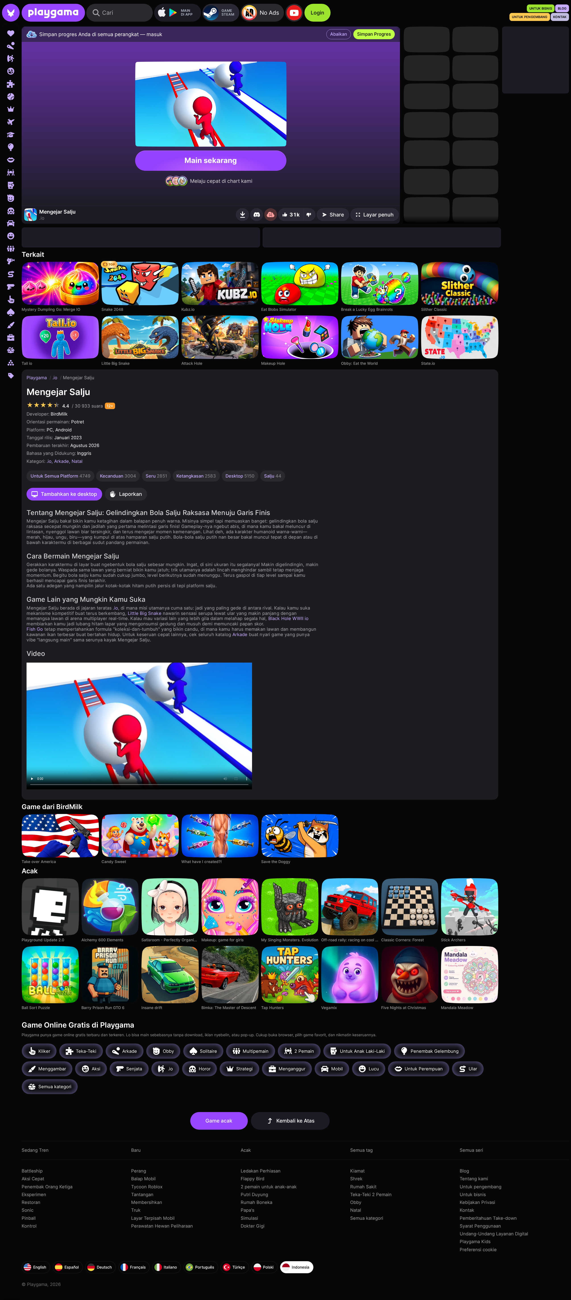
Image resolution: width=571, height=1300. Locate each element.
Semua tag (361, 1150)
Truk (136, 1210)
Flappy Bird (252, 1178)
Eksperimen (34, 1194)
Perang (138, 1171)
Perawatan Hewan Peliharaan (162, 1226)
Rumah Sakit (363, 1186)
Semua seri (471, 1150)
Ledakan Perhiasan (261, 1171)
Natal (77, 461)
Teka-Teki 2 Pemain (371, 1194)
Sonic (27, 1210)
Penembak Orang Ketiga (47, 1186)
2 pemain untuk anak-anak (269, 1186)
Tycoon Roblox (147, 1186)
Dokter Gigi (253, 1226)
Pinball (29, 1218)
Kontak (467, 1210)
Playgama (37, 377)
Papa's (247, 1210)
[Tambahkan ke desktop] (242, 214)
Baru (136, 1150)
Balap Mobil (143, 1178)
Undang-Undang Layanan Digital (494, 1233)
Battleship (32, 1171)
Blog (464, 1171)
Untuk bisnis (473, 1194)
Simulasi (249, 1218)
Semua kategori (366, 1218)
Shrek (356, 1178)
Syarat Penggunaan (480, 1226)
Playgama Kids (475, 1241)
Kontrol (29, 1226)
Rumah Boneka (256, 1202)
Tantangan (142, 1194)
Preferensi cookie (478, 1249)
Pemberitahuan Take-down (488, 1218)
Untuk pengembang (480, 1186)
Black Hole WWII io (288, 618)
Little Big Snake (144, 613)
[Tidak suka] (309, 214)
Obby (355, 1202)
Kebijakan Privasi (477, 1202)
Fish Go (35, 629)
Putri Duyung (254, 1194)
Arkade (61, 461)
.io (55, 377)
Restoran (31, 1202)
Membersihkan (146, 1202)
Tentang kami (474, 1178)
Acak (246, 1150)
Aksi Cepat (33, 1178)
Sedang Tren (35, 1150)
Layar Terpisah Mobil (153, 1218)
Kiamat (357, 1171)
